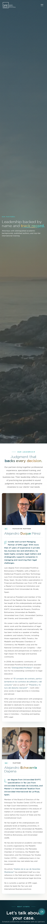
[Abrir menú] (42, 5)
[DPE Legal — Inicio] (9, 5)
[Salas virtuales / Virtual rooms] (42, 912)
